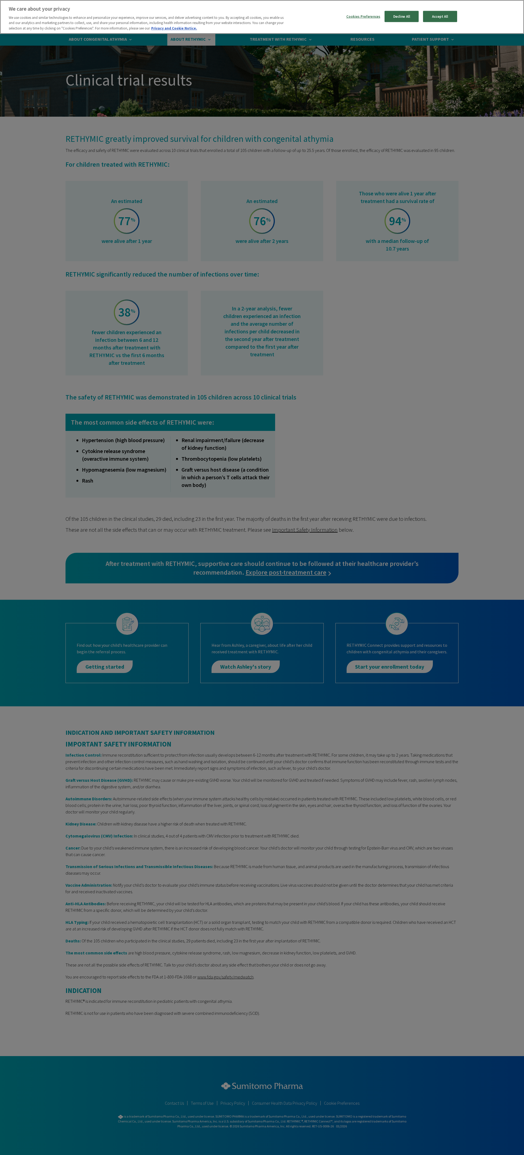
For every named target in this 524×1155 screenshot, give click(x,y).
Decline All (401, 16)
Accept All (440, 16)
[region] (262, 17)
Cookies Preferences (363, 16)
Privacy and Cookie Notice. (174, 28)
